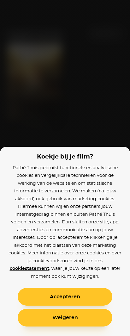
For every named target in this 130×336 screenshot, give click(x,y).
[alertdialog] (65, 168)
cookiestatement (29, 268)
